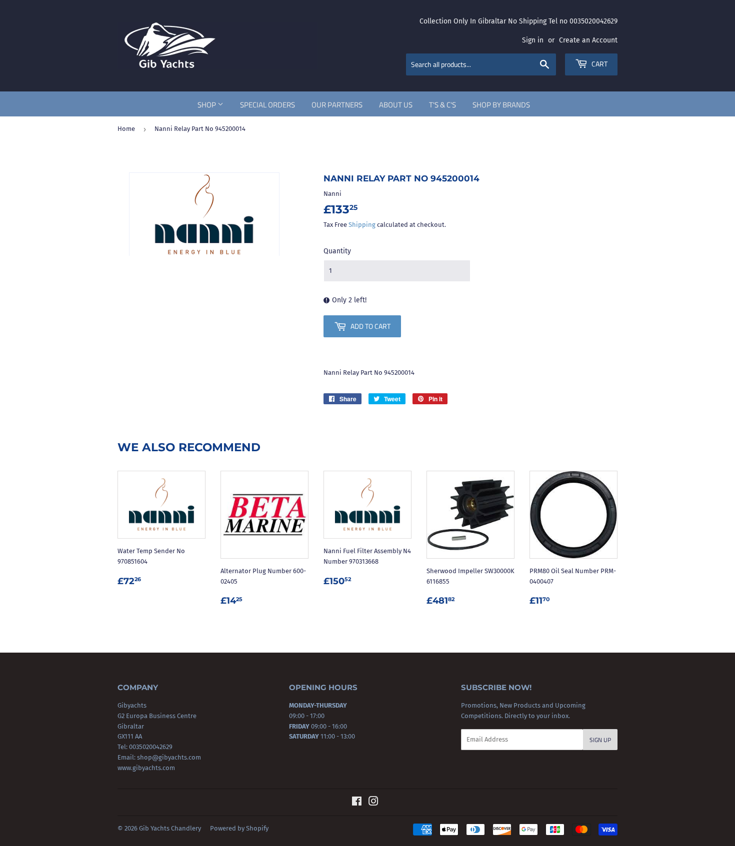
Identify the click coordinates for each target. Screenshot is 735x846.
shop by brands (501, 104)
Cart (599, 63)
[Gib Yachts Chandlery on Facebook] (357, 803)
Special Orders (267, 104)
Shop (208, 104)
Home (126, 128)
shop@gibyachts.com (168, 757)
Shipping (362, 224)
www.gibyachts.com (146, 768)
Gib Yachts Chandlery (170, 828)
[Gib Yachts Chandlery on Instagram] (373, 803)
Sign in (533, 40)
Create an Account (588, 40)
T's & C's (442, 104)
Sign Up (600, 740)
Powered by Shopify (239, 828)
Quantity (337, 251)
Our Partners (337, 104)
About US (395, 104)
